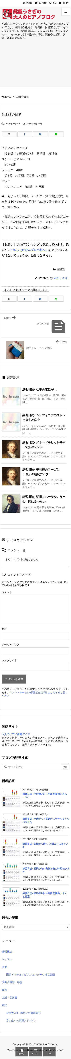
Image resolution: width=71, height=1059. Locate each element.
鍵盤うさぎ (61, 278)
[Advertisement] (35, 67)
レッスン (7, 959)
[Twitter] (9, 134)
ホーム (7, 96)
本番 (4, 966)
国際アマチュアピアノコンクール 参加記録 (30, 974)
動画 (4, 989)
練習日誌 (23, 96)
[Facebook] (24, 134)
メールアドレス (10, 644)
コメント (7, 592)
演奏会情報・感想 (12, 982)
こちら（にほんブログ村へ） (29, 250)
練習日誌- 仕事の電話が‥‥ (39, 389)
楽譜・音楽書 (9, 997)
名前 (4, 628)
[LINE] (56, 134)
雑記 (4, 1005)
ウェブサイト (9, 660)
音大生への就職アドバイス (21, 1020)
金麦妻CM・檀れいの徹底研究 (23, 1012)
